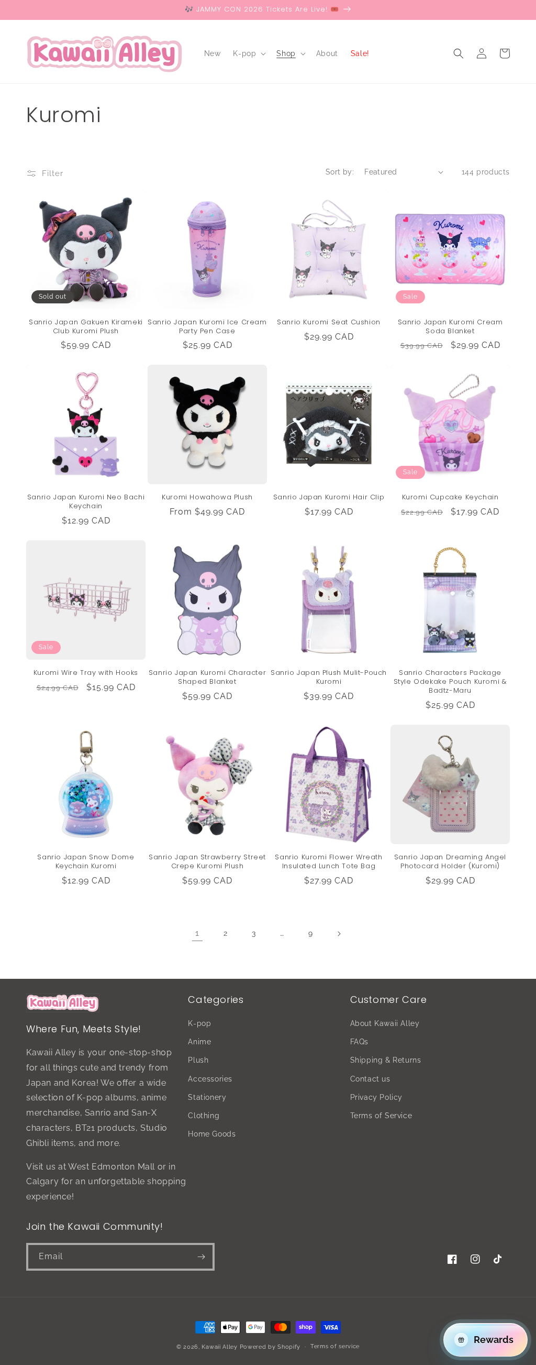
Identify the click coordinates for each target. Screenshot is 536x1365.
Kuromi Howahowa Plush (207, 497)
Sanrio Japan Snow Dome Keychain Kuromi (85, 862)
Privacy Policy (376, 1097)
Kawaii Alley (219, 1347)
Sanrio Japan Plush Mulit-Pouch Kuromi (329, 677)
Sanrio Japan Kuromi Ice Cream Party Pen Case (207, 327)
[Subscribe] (201, 1257)
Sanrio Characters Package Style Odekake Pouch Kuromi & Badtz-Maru (450, 682)
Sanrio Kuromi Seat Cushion (329, 322)
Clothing (203, 1115)
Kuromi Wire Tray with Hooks (86, 673)
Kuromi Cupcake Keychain (450, 497)
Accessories (210, 1079)
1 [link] (197, 933)
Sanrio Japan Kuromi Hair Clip (328, 497)
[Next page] (338, 933)
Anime (199, 1042)
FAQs (359, 1042)
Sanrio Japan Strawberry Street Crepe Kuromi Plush (207, 862)
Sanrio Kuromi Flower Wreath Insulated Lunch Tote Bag (328, 862)
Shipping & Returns (385, 1060)
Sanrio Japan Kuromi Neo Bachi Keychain (85, 502)
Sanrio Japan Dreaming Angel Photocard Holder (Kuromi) (450, 862)
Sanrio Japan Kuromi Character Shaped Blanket (207, 677)
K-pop (199, 1023)
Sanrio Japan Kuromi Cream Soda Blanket (450, 327)
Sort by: (340, 172)
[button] (248, 53)
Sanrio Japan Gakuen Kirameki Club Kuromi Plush (86, 327)
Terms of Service (381, 1115)
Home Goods (212, 1134)
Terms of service (335, 1346)
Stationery (207, 1097)
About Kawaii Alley (385, 1023)
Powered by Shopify (270, 1347)
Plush (198, 1060)
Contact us (370, 1079)
